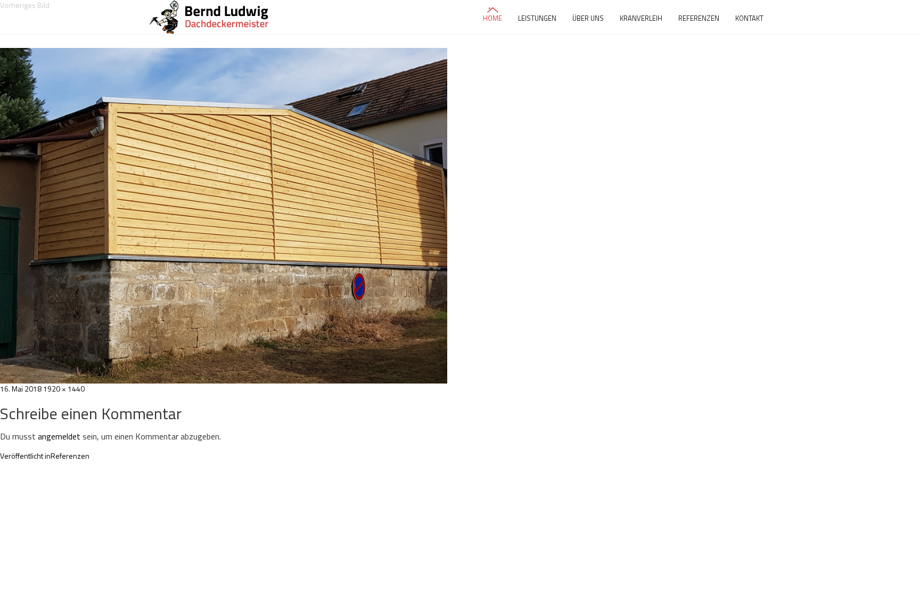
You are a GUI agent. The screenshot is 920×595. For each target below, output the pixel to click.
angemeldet (59, 436)
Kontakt (749, 18)
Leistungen (537, 18)
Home (492, 18)
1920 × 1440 (64, 388)
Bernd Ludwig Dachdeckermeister (211, 17)
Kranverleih (641, 18)
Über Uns (588, 18)
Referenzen (698, 18)
